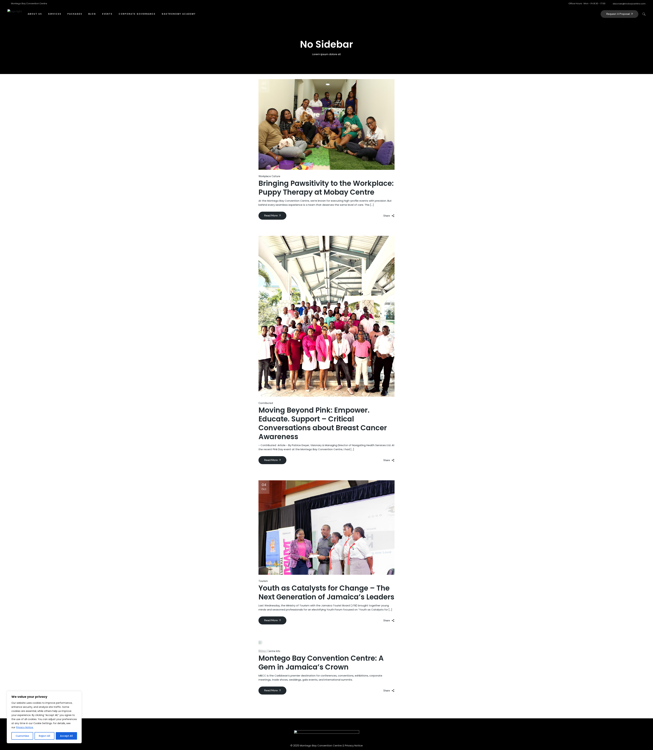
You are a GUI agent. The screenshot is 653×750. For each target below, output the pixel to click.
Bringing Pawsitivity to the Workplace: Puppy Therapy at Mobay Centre (326, 187)
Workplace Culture (269, 176)
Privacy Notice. (25, 727)
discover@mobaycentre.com (629, 3)
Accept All (66, 736)
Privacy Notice (354, 745)
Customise (22, 736)
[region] (44, 717)
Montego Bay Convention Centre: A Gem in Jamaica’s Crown (321, 662)
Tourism (263, 581)
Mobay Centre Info (269, 651)
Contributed (265, 403)
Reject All (44, 736)
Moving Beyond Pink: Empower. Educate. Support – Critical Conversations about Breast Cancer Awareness (322, 423)
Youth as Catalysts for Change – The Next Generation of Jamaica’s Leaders (326, 592)
